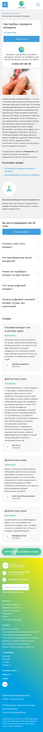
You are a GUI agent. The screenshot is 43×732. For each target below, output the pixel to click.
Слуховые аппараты (11, 605)
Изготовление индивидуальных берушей (20, 638)
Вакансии (6, 659)
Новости (6, 674)
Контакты (6, 665)
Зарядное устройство (12, 608)
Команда (6, 656)
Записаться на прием (15, 587)
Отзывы (5, 662)
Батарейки (7, 614)
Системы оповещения (12, 620)
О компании (8, 652)
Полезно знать (9, 670)
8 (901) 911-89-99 (21, 64)
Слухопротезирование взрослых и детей (20, 632)
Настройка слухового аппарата (16, 644)
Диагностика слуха (10, 629)
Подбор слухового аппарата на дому (18, 641)
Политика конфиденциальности (16, 695)
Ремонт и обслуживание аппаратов (17, 647)
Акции (5, 678)
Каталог (6, 601)
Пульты (5, 617)
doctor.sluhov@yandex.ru (13, 592)
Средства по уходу (10, 611)
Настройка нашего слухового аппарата (22, 175)
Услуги (5, 625)
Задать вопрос (21, 232)
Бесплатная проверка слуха (21, 551)
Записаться (21, 39)
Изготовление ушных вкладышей (16, 635)
